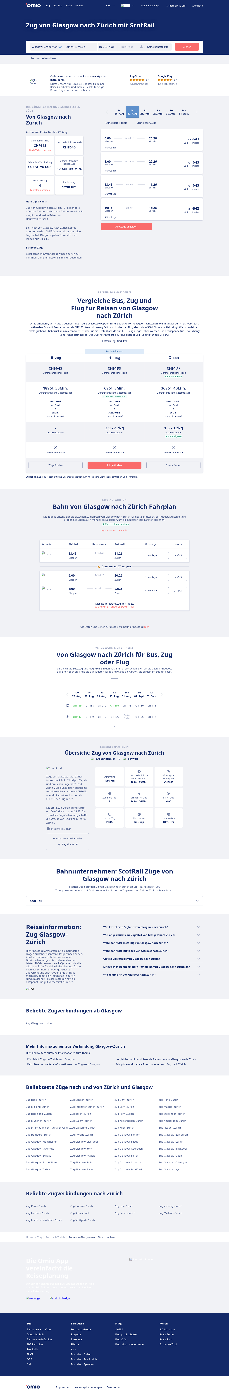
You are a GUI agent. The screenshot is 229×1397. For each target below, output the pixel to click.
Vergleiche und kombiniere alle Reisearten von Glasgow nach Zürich (156, 1059)
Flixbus (75, 1344)
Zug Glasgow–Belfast (38, 1155)
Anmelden (197, 6)
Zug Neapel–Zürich (170, 1127)
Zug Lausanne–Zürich (82, 1127)
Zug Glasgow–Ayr (169, 1169)
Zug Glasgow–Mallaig (82, 1155)
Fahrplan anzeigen (40, 189)
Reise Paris (166, 1339)
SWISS (119, 1329)
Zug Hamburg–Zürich (38, 1134)
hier (146, 626)
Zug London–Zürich (81, 1099)
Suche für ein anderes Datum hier (114, 606)
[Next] (196, 112)
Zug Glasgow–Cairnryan (173, 1162)
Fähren (79, 5)
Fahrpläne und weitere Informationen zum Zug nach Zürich (151, 1064)
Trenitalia (32, 1349)
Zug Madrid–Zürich (170, 1106)
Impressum (62, 1387)
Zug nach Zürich (55, 1237)
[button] (108, 47)
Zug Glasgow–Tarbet (38, 1169)
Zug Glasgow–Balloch (82, 1169)
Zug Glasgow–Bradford (128, 1169)
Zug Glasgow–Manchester (41, 1141)
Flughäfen (121, 1339)
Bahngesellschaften (39, 1329)
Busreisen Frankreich (84, 1359)
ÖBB (29, 1359)
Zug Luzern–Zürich (81, 1120)
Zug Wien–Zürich (124, 1127)
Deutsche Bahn (36, 1334)
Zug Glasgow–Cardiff (171, 1141)
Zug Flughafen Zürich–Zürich (87, 1106)
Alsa (73, 1349)
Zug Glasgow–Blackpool (173, 1148)
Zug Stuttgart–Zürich (82, 1220)
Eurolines (77, 1339)
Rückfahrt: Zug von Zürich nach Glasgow (51, 1059)
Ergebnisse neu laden (112, 529)
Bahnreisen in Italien (39, 1339)
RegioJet (76, 1334)
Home (29, 1237)
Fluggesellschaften (126, 1334)
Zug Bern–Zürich (124, 1106)
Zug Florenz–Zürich (81, 1134)
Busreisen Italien (81, 1354)
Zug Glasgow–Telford (82, 1162)
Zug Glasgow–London (39, 1023)
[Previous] (67, 694)
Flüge (69, 5)
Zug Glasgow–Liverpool (84, 1141)
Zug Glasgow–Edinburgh (173, 1134)
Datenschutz (114, 1387)
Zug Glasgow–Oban (170, 1155)
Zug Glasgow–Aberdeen (128, 1148)
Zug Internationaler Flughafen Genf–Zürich (51, 1127)
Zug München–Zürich (38, 1120)
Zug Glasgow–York (81, 1148)
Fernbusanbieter (81, 1329)
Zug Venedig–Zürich (170, 1206)
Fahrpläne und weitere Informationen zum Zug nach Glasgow (63, 1064)
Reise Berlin (167, 1334)
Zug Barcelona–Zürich (39, 1113)
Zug (48, 5)
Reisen (164, 1323)
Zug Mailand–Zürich (37, 1106)
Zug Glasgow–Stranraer (128, 1162)
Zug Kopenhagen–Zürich (128, 1120)
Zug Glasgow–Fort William (41, 1162)
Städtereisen (167, 1329)
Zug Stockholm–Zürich (172, 1113)
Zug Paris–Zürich (169, 1099)
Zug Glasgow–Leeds (126, 1141)
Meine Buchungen (150, 5)
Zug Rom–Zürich (124, 1113)
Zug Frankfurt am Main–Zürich (44, 1220)
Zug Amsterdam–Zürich (172, 1120)
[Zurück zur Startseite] (36, 5)
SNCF (30, 1354)
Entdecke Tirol (168, 1344)
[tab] (116, 122)
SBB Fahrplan (35, 1344)
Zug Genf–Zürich (124, 1099)
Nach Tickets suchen (40, 150)
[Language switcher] (128, 5)
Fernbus (58, 5)
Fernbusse (77, 1323)
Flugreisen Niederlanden (130, 1344)
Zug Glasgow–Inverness (40, 1148)
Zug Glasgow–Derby (126, 1155)
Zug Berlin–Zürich (80, 1113)
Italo (29, 1364)
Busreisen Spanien (82, 1364)
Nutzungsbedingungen (88, 1387)
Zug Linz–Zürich (123, 1206)
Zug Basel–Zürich (36, 1099)
